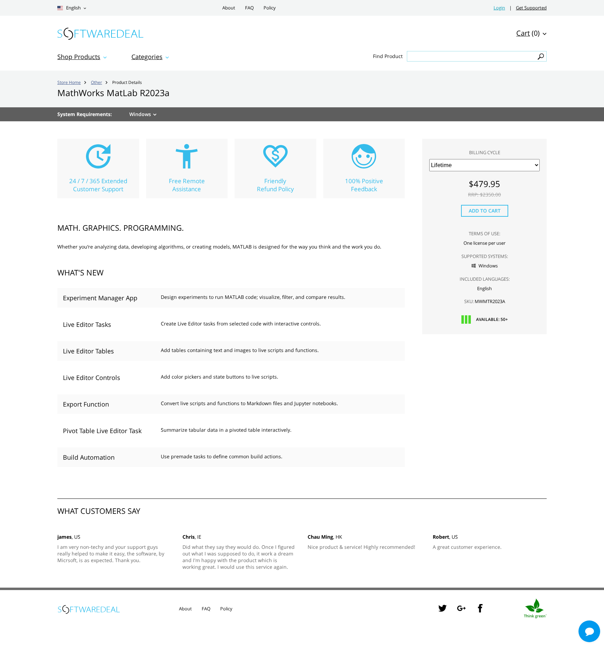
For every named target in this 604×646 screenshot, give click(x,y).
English (73, 8)
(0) (528, 33)
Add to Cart (485, 210)
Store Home (69, 82)
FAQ (249, 8)
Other (96, 82)
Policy (270, 8)
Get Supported (531, 8)
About (228, 8)
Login (499, 8)
